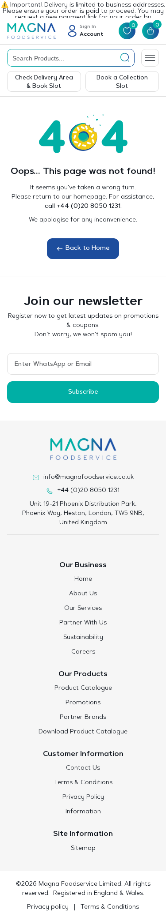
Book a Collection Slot (122, 82)
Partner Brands (83, 717)
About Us (83, 594)
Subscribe (83, 392)
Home (83, 579)
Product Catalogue (83, 688)
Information (83, 812)
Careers (83, 652)
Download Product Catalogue (83, 732)
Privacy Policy (83, 797)
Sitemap (83, 849)
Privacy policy (48, 907)
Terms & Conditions (83, 783)
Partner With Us (83, 623)
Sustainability (83, 638)
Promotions (83, 703)
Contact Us (83, 768)
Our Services (83, 608)
